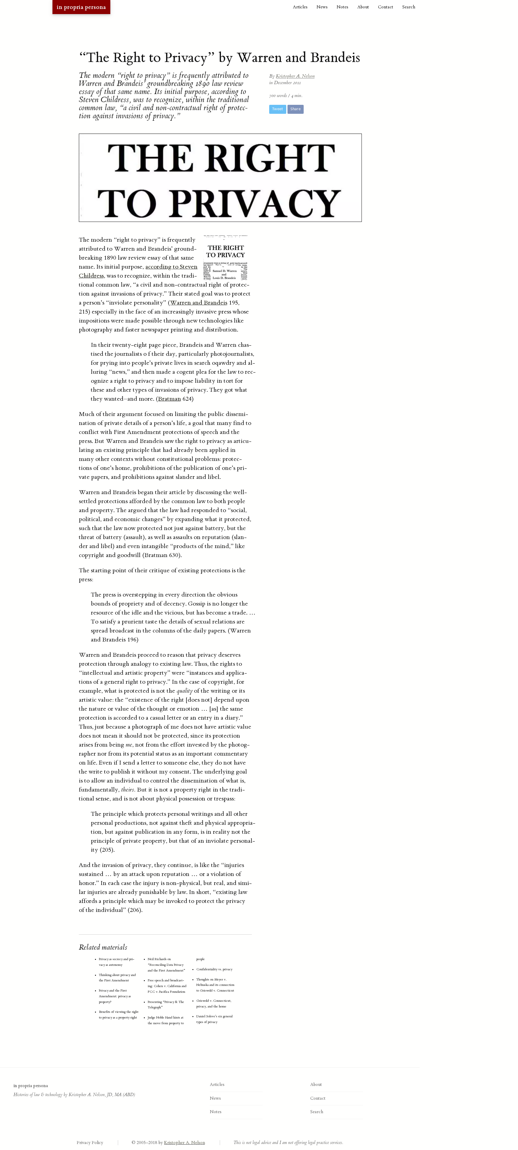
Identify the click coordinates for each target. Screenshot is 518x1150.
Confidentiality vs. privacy (214, 969)
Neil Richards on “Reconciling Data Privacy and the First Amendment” (166, 964)
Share (295, 109)
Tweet (277, 109)
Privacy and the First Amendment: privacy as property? (115, 996)
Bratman (169, 398)
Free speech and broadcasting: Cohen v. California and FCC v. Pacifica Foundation (167, 986)
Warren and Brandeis (198, 302)
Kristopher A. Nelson (295, 76)
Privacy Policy (90, 1142)
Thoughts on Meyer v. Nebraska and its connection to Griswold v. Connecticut (215, 985)
